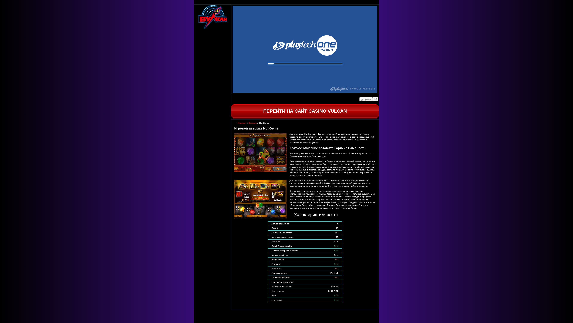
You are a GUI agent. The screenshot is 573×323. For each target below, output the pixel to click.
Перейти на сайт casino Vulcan (305, 111)
